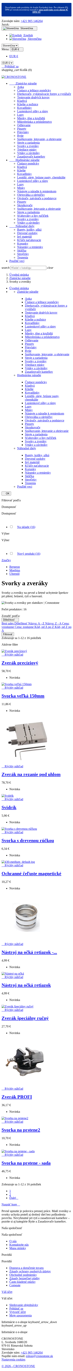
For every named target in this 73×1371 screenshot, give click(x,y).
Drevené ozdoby (27, 233)
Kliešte (21, 170)
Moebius (14, 570)
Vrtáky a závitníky (28, 153)
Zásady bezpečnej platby (24, 1278)
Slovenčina (34, 38)
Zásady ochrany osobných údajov (30, 1271)
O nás (13, 1241)
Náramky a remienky (30, 247)
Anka (20, 87)
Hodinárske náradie (24, 160)
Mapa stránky (17, 1248)
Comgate (14, 1285)
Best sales (8, 623)
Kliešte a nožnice (27, 104)
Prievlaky (23, 132)
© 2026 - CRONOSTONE (18, 1366)
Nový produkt (28, 553)
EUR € (13, 56)
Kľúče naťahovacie (29, 240)
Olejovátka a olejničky (31, 194)
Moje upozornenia (20, 1315)
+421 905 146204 (32, 21)
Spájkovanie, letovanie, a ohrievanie (39, 139)
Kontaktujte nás (19, 1244)
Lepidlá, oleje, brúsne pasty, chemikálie (41, 177)
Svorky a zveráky (28, 146)
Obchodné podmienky (23, 1274)
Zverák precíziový (20, 662)
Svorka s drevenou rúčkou (28, 840)
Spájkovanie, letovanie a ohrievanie (39, 208)
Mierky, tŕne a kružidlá (31, 118)
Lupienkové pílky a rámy (32, 111)
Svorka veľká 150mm (23, 695)
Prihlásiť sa (16, 1308)
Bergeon (14, 566)
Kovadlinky (24, 107)
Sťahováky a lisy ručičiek (32, 215)
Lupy (20, 114)
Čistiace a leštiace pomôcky (34, 90)
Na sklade (26, 527)
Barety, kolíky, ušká (29, 229)
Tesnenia (22, 257)
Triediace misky (27, 149)
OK (6, 493)
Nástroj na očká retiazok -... (29, 952)
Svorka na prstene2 (21, 1129)
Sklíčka (21, 250)
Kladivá (22, 100)
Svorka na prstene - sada (26, 1162)
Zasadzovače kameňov (31, 156)
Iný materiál (24, 236)
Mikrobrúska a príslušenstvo (34, 121)
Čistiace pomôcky (28, 163)
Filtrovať (7, 634)
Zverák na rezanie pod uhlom (31, 774)
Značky (6, 560)
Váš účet (7, 1291)
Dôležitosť (10, 619)
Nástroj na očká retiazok (26, 985)
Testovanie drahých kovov (33, 97)
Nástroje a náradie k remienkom (36, 191)
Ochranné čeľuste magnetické (31, 873)
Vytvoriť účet (17, 1312)
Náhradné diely (21, 226)
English (28, 35)
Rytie (20, 135)
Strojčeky (23, 254)
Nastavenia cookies (13, 1359)
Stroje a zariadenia (28, 142)
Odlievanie (24, 125)
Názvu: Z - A (53, 623)
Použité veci (16, 261)
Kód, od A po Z (44, 627)
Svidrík (9, 807)
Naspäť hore (11, 1204)
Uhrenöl (14, 573)
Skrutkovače (25, 205)
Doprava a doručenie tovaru (26, 1267)
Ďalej (13, 1198)
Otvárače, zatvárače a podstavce (36, 198)
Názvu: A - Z (36, 623)
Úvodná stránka (19, 288)
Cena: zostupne (24, 627)
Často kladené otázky (22, 1281)
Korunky (22, 243)
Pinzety (21, 128)
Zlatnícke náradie (23, 83)
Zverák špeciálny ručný (25, 1018)
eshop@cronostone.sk (39, 1356)
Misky (21, 187)
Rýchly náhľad (12, 654)
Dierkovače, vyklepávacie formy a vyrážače (44, 94)
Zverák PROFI (17, 1096)
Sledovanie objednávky (23, 1305)
